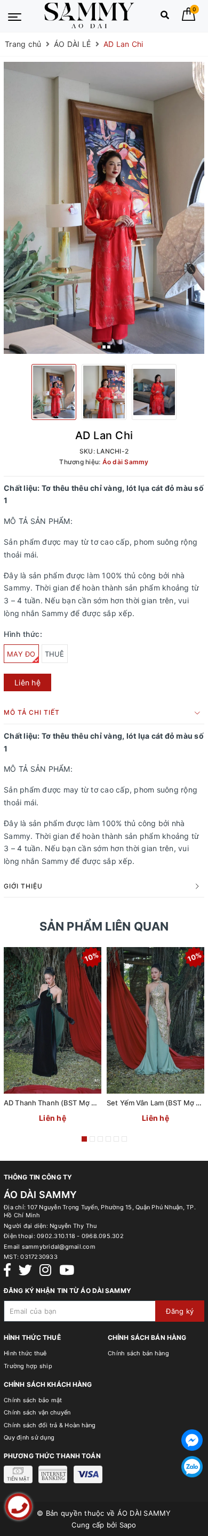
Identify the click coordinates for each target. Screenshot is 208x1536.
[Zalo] (192, 1466)
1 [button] (99, 347)
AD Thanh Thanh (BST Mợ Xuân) (57, 1102)
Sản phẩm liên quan (104, 926)
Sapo (128, 1525)
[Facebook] (7, 1270)
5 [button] (116, 1139)
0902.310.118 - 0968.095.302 (80, 1236)
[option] (104, 208)
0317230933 (39, 1256)
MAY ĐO (21, 654)
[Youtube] (66, 1270)
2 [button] (104, 347)
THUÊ (55, 654)
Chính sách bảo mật (33, 1400)
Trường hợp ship (28, 1366)
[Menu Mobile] (14, 16)
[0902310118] (18, 1506)
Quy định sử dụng (29, 1437)
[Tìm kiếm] (164, 17)
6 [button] (124, 1139)
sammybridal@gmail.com (58, 1246)
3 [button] (108, 347)
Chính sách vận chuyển (37, 1412)
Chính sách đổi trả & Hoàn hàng (50, 1425)
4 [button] (108, 1139)
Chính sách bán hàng (138, 1353)
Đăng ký (180, 1311)
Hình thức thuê (25, 1353)
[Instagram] (45, 1270)
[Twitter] (25, 1270)
